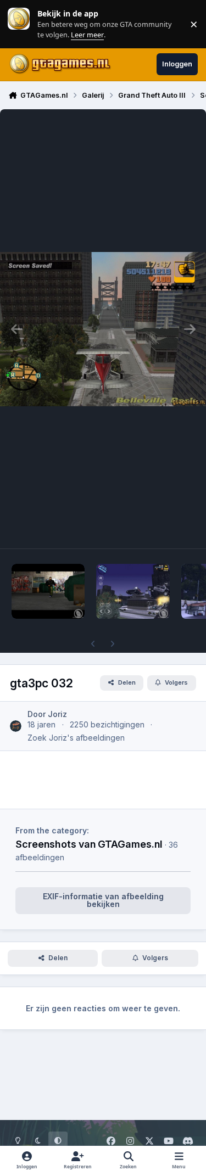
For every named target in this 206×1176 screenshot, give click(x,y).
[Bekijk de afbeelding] (48, 591)
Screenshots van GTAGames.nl (89, 844)
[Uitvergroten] (103, 328)
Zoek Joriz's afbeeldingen (76, 737)
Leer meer (18, 24)
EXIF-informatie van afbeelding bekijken (103, 900)
